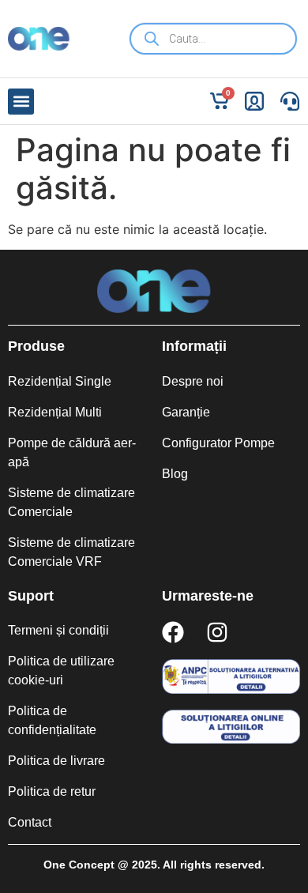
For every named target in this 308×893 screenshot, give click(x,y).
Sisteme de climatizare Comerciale (71, 502)
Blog (175, 473)
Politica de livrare (56, 760)
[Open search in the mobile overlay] (213, 39)
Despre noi (192, 381)
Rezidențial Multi (55, 412)
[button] (21, 102)
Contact (29, 822)
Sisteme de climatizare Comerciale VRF (71, 552)
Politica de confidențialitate (52, 720)
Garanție (186, 412)
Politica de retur (52, 791)
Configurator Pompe (218, 443)
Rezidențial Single (59, 381)
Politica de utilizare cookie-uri (61, 670)
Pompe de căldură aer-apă (72, 452)
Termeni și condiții (58, 630)
